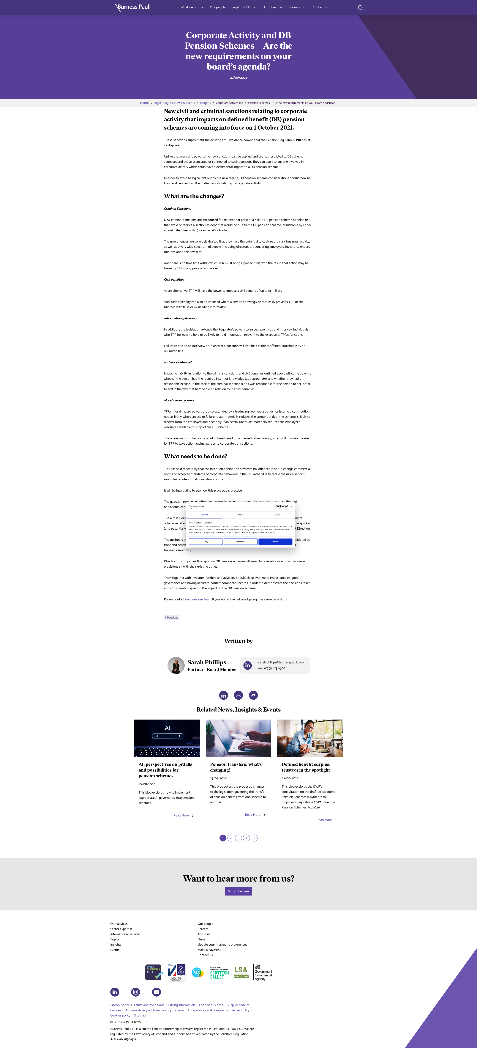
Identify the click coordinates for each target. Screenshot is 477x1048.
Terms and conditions (149, 1005)
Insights (205, 103)
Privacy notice (120, 1005)
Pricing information (181, 1005)
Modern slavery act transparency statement (156, 1010)
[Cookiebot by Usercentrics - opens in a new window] (277, 507)
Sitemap (140, 1015)
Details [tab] (241, 515)
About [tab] (276, 515)
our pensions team (198, 599)
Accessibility (240, 1010)
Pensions (172, 617)
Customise (239, 542)
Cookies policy (120, 1015)
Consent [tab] (204, 515)
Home (144, 103)
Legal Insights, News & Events (174, 103)
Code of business (211, 1005)
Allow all (275, 542)
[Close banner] (291, 507)
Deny (206, 542)
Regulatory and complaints (209, 1010)
